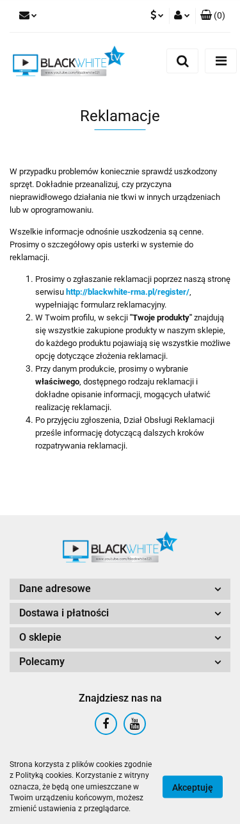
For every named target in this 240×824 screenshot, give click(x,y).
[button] (212, 16)
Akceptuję (192, 787)
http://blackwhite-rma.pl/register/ (127, 292)
